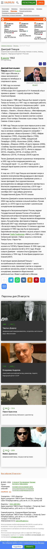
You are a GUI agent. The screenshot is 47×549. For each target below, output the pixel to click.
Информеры (23, 484)
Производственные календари (12, 13)
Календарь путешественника (11, 15)
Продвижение (24, 482)
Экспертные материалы (32, 15)
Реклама (32, 482)
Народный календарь (27, 9)
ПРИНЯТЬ (29, 547)
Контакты (15, 484)
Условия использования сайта (22, 487)
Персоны (14, 11)
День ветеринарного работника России (40, 31)
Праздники (5, 9)
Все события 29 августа (11, 474)
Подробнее (17, 547)
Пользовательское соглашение (23, 488)
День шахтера (22, 30)
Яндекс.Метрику (38, 543)
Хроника (39, 9)
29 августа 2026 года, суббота (8, 25)
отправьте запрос (17, 537)
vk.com (34, 85)
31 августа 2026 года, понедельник (38, 25)
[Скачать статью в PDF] (40, 63)
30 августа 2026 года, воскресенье (23, 25)
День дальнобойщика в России (10, 31)
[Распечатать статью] (44, 63)
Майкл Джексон (10, 454)
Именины (14, 9)
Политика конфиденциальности (23, 490)
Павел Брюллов (10, 412)
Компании (5, 11)
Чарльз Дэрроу (9, 328)
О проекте (15, 482)
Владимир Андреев (11, 370)
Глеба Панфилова (17, 234)
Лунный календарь (25, 11)
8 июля (5, 58)
